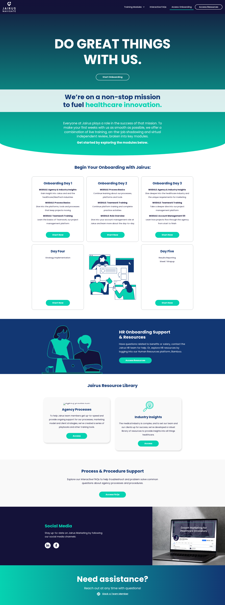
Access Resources (208, 7)
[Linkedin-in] (48, 545)
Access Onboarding (182, 7)
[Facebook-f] (56, 545)
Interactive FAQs (158, 7)
